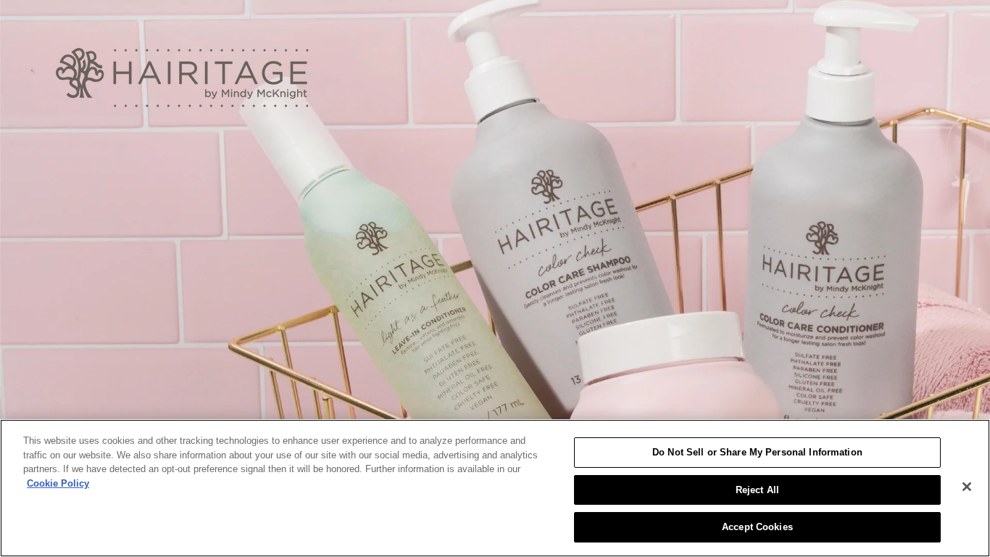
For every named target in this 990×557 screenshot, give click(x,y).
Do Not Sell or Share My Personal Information (757, 452)
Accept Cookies (757, 526)
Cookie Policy (58, 483)
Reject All (757, 489)
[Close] (967, 487)
